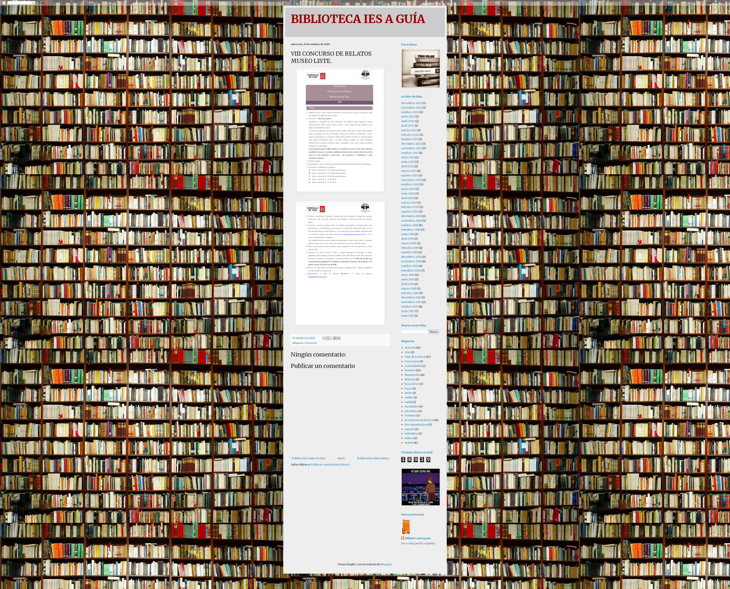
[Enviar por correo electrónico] (324, 338)
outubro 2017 (409, 306)
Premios (410, 415)
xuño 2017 (407, 311)
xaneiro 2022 (409, 139)
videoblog (411, 433)
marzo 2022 (409, 130)
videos (409, 438)
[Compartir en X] (331, 338)
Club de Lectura (415, 356)
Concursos (310, 343)
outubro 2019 (409, 225)
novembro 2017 (411, 302)
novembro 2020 (411, 180)
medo (408, 393)
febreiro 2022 (410, 134)
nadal (408, 402)
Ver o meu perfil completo (418, 543)
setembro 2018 (411, 270)
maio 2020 (408, 193)
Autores (410, 347)
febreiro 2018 (410, 293)
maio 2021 (407, 161)
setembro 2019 (410, 229)
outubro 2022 (410, 112)
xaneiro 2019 (409, 252)
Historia (410, 379)
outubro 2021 (410, 153)
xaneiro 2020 (409, 211)
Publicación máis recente (308, 458)
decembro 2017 (411, 297)
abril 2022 (407, 125)
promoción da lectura (419, 420)
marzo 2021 (409, 171)
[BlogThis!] (328, 338)
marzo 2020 (409, 202)
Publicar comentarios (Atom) (330, 464)
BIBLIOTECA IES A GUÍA (358, 19)
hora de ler (412, 384)
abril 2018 (407, 284)
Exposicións (413, 375)
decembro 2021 (411, 143)
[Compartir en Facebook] (335, 338)
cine (407, 352)
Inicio (341, 458)
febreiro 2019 (410, 248)
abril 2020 (407, 198)
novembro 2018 (411, 261)
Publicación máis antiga (373, 458)
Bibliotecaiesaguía (418, 538)
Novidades (411, 406)
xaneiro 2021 (409, 175)
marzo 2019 (408, 243)
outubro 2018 (410, 266)
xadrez (409, 442)
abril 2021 (407, 166)
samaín (409, 429)
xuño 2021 (408, 157)
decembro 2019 (411, 216)
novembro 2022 (411, 107)
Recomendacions (416, 424)
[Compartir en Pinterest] (339, 338)
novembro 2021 (411, 148)
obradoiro (411, 411)
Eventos (410, 370)
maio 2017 (407, 315)
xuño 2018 (408, 275)
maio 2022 (408, 121)
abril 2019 (407, 238)
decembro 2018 (411, 256)
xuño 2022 (408, 116)
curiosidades (413, 366)
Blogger (386, 564)
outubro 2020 (410, 184)
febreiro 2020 (410, 207)
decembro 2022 (411, 103)
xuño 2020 (408, 189)
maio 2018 (407, 279)
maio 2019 (407, 234)
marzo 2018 (409, 288)
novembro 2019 (411, 220)
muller (409, 397)
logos (408, 388)
